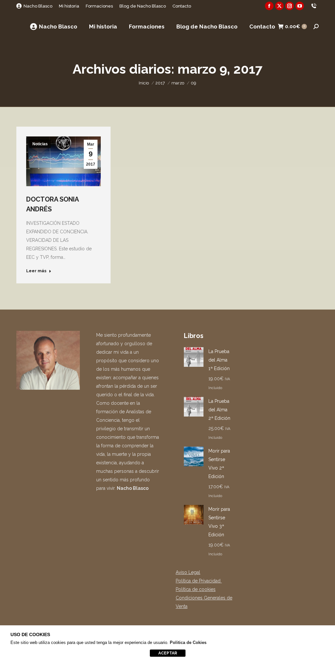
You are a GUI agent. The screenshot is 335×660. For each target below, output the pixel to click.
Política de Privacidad (199, 580)
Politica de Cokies (188, 642)
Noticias (40, 144)
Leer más (36, 270)
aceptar (167, 653)
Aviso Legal (188, 572)
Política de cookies (196, 589)
